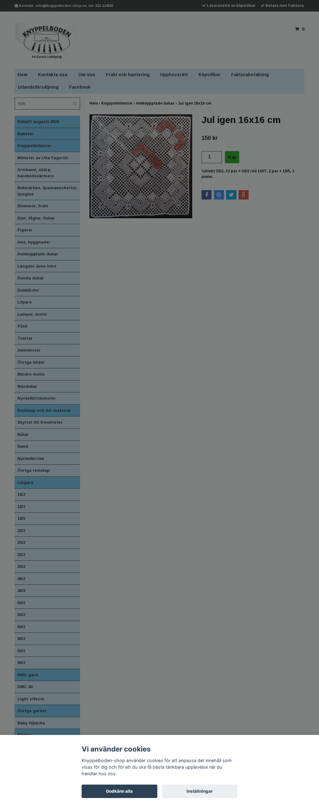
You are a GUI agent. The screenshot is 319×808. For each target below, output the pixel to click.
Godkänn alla (119, 791)
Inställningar (200, 791)
